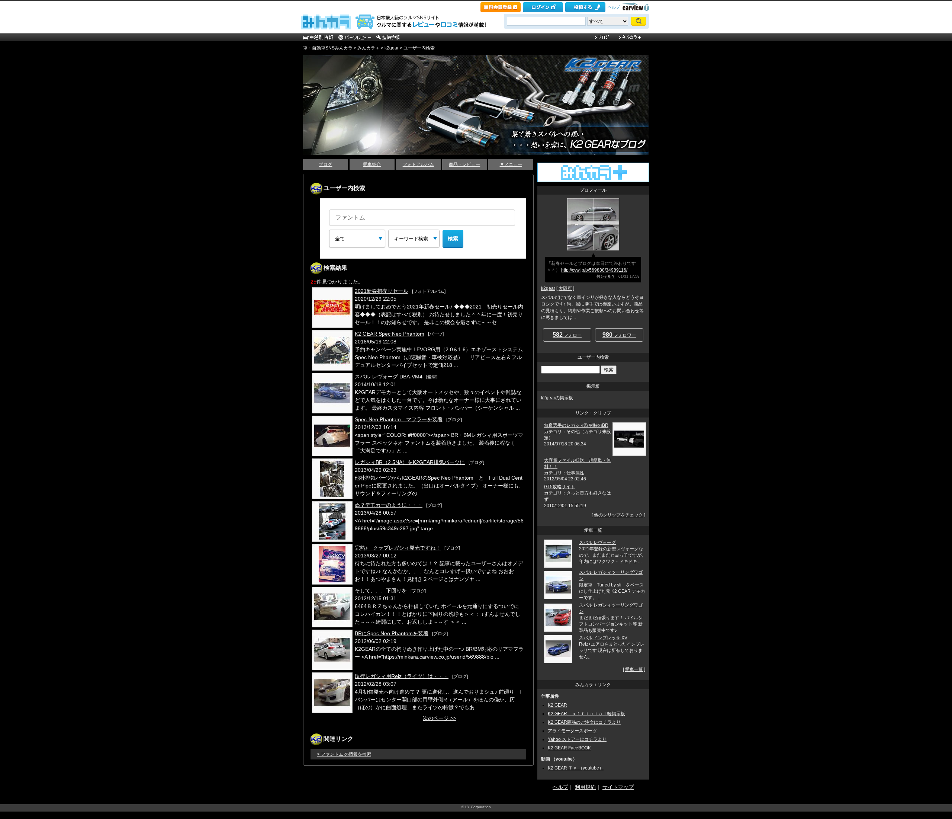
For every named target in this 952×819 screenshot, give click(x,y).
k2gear (392, 48)
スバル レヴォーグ (597, 542)
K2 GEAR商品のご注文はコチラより (584, 722)
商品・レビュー (464, 164)
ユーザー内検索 (419, 48)
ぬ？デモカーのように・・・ (388, 505)
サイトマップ (618, 787)
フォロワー (619, 335)
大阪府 (565, 288)
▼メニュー (511, 164)
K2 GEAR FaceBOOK (569, 748)
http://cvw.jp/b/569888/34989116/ (594, 270)
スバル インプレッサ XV (603, 637)
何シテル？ (605, 276)
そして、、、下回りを (381, 591)
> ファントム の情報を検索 (344, 754)
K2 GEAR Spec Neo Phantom (389, 334)
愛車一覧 (634, 669)
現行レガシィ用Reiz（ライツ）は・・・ (401, 676)
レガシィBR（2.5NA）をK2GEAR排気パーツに (410, 462)
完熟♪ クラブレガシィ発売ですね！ (398, 548)
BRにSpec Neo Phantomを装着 (391, 633)
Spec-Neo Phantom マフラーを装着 (399, 419)
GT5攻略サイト (559, 486)
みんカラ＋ (368, 48)
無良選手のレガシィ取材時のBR (576, 425)
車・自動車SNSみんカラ (328, 48)
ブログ (325, 164)
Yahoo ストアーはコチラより (577, 739)
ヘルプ (614, 7)
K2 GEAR (557, 705)
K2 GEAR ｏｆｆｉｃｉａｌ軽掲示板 (586, 713)
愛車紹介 (372, 164)
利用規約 (585, 787)
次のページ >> (439, 718)
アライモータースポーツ (572, 730)
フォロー (567, 335)
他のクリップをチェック (618, 515)
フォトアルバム (418, 164)
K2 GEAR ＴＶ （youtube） (576, 768)
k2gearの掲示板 (557, 397)
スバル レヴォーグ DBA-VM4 (388, 377)
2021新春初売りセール (381, 291)
